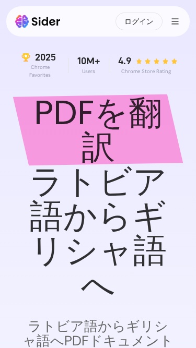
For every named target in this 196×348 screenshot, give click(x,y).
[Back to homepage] (38, 21)
